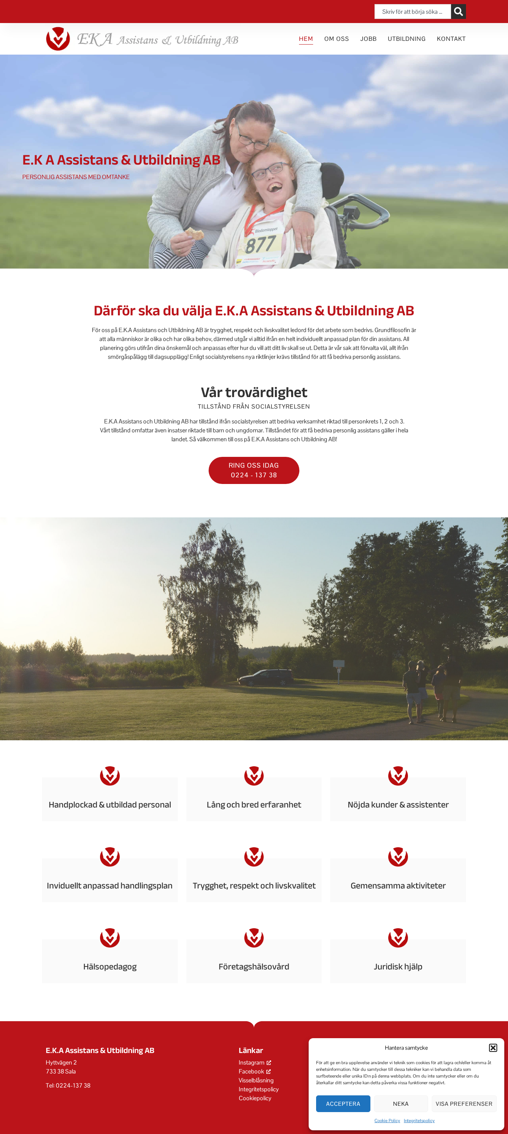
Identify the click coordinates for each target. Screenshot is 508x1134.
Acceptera (343, 1103)
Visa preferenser (464, 1103)
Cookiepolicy (255, 1098)
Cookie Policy (387, 1121)
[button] (493, 1048)
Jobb (368, 39)
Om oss (336, 39)
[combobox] (412, 11)
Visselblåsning (256, 1080)
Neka (401, 1103)
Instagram (251, 1062)
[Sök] (458, 11)
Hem (306, 39)
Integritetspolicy (419, 1121)
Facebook (251, 1071)
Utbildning (407, 39)
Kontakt (451, 39)
